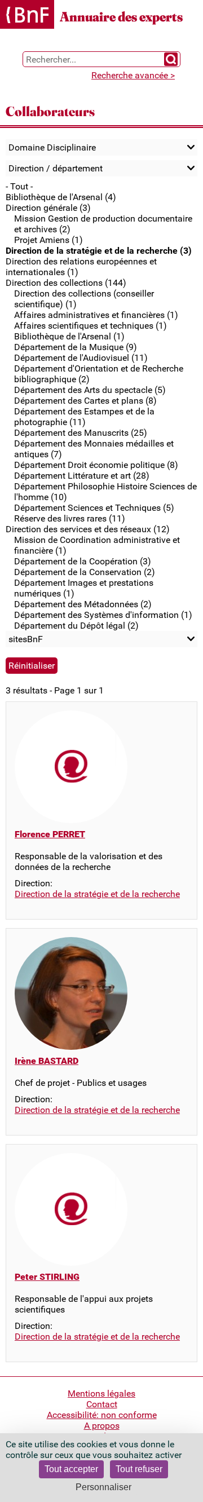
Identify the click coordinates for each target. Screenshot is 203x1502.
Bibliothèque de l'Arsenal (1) (69, 336)
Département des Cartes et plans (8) (85, 400)
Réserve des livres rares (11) (69, 518)
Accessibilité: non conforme (102, 1415)
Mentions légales (101, 1393)
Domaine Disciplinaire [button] (52, 147)
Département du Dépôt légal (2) (76, 625)
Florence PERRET (50, 834)
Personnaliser (103, 1487)
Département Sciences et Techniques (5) (94, 507)
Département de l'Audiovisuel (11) (81, 357)
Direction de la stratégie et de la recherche (97, 894)
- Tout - (19, 186)
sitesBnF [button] (25, 639)
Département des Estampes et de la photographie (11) (84, 416)
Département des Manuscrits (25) (80, 432)
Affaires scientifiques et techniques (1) (90, 325)
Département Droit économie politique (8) (96, 465)
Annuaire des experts (121, 16)
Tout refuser (139, 1469)
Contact (101, 1404)
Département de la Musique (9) (75, 347)
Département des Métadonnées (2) (83, 604)
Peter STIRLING (47, 1276)
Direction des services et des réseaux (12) (88, 529)
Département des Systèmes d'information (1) (103, 614)
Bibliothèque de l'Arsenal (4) (61, 197)
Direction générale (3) (48, 207)
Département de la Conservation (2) (84, 572)
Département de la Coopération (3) (82, 561)
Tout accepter (71, 1469)
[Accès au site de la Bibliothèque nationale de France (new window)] (27, 15)
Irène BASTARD (46, 1060)
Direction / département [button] (55, 168)
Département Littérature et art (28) (81, 475)
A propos (102, 1425)
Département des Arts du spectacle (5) (90, 390)
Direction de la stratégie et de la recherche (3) (99, 250)
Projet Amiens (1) (48, 240)
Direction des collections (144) (66, 282)
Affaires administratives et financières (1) (96, 315)
